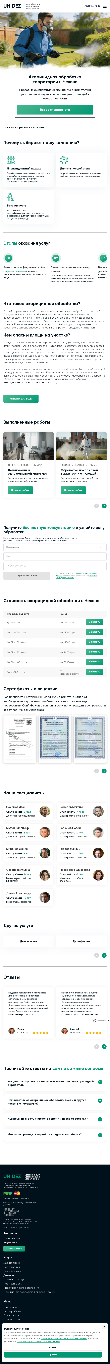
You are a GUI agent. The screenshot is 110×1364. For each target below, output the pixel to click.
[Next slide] (104, 506)
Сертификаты (11, 1319)
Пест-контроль (12, 1283)
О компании (10, 1307)
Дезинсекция (28, 941)
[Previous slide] (96, 506)
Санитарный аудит (14, 1279)
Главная (8, 127)
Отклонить (53, 1348)
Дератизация (11, 1267)
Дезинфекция (81, 941)
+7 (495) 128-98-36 (92, 6)
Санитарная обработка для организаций (29, 1292)
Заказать (94, 622)
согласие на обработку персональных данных (64, 1338)
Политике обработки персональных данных (38, 1341)
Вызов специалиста (55, 109)
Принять (53, 1355)
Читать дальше (21, 399)
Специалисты (11, 1315)
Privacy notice (102, 1020)
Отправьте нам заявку (14, 272)
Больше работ (20, 490)
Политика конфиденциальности (16, 1198)
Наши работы (12, 1311)
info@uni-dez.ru (10, 1243)
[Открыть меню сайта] (105, 6)
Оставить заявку (14, 1248)
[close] (108, 1020)
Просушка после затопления (21, 1288)
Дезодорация (12, 1271)
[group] (19, 739)
